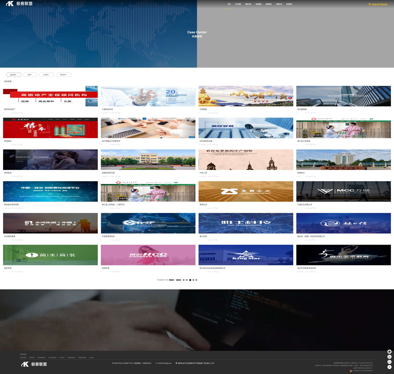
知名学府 (105, 176)
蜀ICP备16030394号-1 (365, 368)
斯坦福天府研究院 (11, 204)
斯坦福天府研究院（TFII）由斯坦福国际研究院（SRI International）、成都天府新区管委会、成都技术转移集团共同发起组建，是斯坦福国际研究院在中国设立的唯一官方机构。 (8, 208)
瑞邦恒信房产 (9, 109)
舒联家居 (7, 172)
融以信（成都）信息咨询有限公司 (311, 236)
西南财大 (301, 172)
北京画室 (62, 357)
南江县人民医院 (303, 140)
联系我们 (289, 4)
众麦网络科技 (71, 357)
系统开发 (279, 4)
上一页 (171, 280)
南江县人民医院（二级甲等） (114, 204)
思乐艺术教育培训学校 (306, 268)
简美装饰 (7, 268)
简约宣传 (64, 75)
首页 (229, 4)
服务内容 (248, 4)
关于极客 (238, 4)
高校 (299, 176)
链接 (21, 113)
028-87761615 (379, 4)
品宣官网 (14, 75)
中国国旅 (203, 109)
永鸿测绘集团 (9, 236)
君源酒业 (7, 140)
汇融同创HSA (107, 109)
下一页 (178, 280)
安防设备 (203, 144)
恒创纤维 (105, 268)
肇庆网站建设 (41, 357)
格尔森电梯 (302, 109)
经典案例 (258, 4)
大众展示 (47, 75)
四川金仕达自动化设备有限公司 (212, 268)
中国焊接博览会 (108, 236)
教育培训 (300, 272)
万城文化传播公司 (304, 204)
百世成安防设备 (206, 140)
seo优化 (91, 357)
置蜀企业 (203, 204)
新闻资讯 (269, 4)
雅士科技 (203, 236)
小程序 (30, 75)
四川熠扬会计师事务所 (111, 140)
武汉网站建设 (52, 357)
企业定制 (203, 176)
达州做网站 (23, 357)
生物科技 (105, 113)
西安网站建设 (82, 357)
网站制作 (32, 357)
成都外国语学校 (108, 172)
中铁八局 (203, 172)
